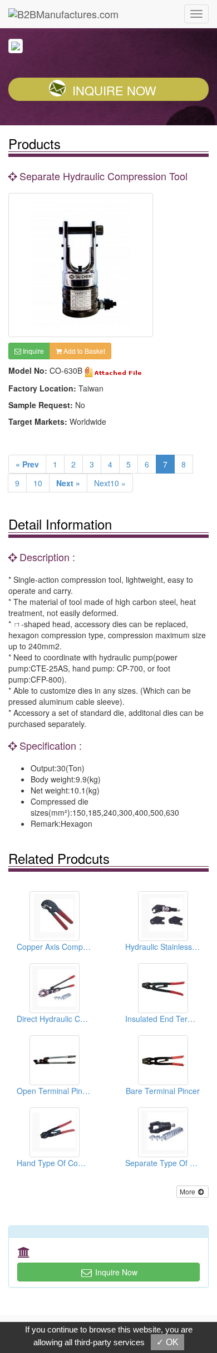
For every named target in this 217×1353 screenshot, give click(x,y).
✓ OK (167, 1342)
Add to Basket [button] (83, 350)
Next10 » (110, 483)
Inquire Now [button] (115, 1272)
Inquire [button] (32, 350)
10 (37, 483)
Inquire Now (114, 90)
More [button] (188, 1191)
